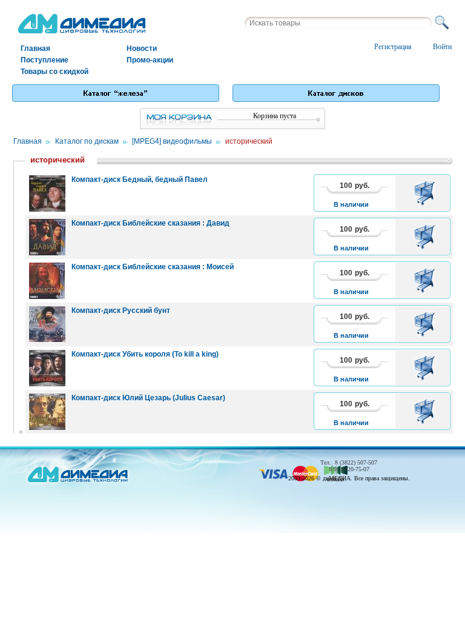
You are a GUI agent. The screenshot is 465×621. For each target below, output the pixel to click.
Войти (442, 46)
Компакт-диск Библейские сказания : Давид (150, 223)
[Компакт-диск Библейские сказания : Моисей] (47, 281)
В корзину (426, 193)
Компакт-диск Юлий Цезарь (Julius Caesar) (148, 398)
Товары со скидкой (54, 71)
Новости (142, 48)
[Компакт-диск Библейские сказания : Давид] (47, 237)
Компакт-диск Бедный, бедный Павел (139, 179)
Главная (35, 48)
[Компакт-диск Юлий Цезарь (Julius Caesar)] (47, 412)
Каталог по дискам (87, 141)
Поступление (44, 60)
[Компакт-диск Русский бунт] (47, 324)
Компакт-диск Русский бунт (120, 310)
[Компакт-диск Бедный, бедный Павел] (47, 193)
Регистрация (393, 46)
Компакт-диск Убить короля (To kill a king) (145, 354)
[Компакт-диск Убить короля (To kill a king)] (47, 368)
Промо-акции (150, 60)
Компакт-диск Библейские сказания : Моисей (152, 267)
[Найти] (444, 23)
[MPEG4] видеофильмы (172, 141)
